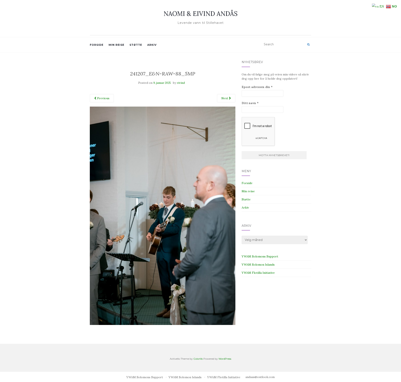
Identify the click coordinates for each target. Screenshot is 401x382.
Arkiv (152, 44)
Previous (102, 98)
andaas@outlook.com (260, 377)
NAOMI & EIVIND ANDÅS (200, 13)
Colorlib (198, 358)
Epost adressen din (257, 87)
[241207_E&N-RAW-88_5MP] (162, 215)
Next (225, 98)
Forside (96, 44)
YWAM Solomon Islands (258, 264)
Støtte (135, 44)
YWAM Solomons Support (260, 256)
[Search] (308, 44)
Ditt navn (250, 103)
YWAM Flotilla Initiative (258, 273)
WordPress (224, 358)
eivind (181, 83)
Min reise (116, 44)
